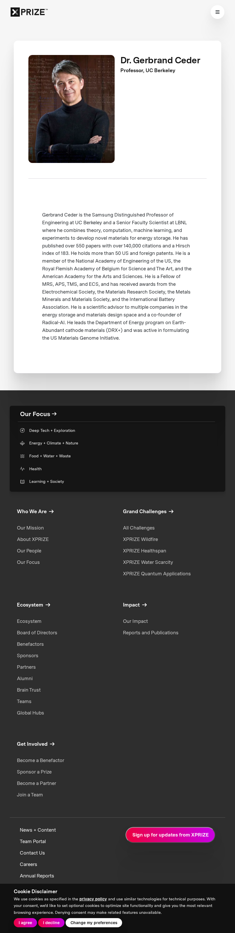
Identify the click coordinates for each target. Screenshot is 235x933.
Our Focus (28, 562)
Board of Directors (37, 632)
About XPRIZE (33, 539)
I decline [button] (51, 922)
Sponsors (27, 655)
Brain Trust (29, 690)
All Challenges (139, 528)
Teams (24, 701)
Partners (26, 667)
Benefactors (30, 644)
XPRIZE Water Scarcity (148, 562)
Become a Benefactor (40, 760)
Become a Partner (36, 783)
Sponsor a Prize (34, 772)
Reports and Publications (151, 632)
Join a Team (30, 795)
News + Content (38, 830)
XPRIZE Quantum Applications (157, 573)
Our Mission (30, 528)
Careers (28, 864)
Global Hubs (30, 713)
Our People (29, 551)
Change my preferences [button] (93, 922)
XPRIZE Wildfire (140, 539)
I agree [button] (25, 922)
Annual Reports (37, 876)
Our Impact (135, 621)
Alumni (25, 678)
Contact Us (32, 853)
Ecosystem (29, 621)
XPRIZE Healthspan (144, 551)
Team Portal (33, 841)
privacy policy (93, 899)
